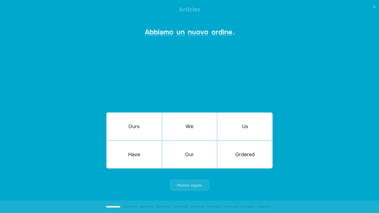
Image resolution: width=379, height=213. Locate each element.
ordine (221, 32)
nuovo (198, 32)
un (180, 32)
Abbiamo (159, 32)
